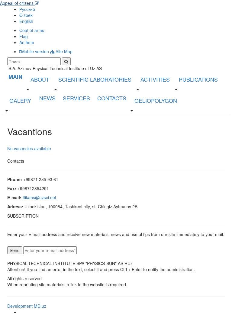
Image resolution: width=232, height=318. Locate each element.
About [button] (40, 79)
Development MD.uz (26, 306)
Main (15, 77)
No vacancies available (29, 148)
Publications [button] (198, 79)
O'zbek (26, 15)
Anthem (26, 42)
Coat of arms (31, 30)
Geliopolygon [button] (155, 100)
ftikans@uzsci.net (39, 197)
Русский (27, 9)
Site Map (63, 51)
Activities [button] (155, 79)
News (47, 98)
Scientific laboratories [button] (94, 79)
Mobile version (35, 51)
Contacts (111, 98)
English (26, 21)
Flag (23, 36)
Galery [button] (20, 100)
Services (76, 98)
